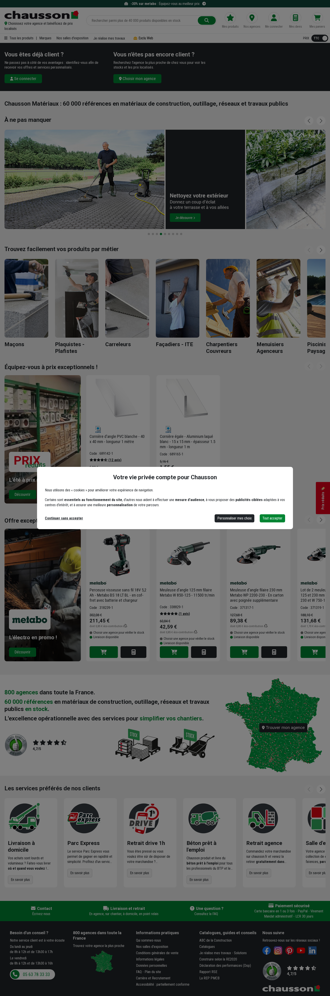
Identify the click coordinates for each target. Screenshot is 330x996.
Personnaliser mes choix (234, 518)
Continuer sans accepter (64, 518)
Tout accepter (272, 518)
